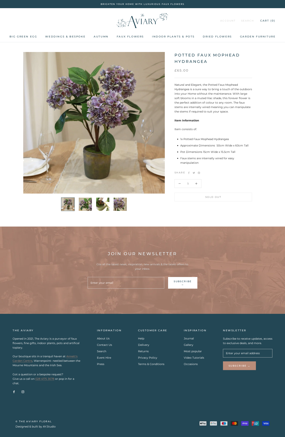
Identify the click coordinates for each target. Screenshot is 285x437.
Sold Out (213, 197)
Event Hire (104, 357)
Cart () (267, 20)
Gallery (188, 345)
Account (228, 20)
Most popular (193, 351)
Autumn (101, 36)
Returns (143, 351)
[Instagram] (23, 391)
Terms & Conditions (151, 364)
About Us (103, 338)
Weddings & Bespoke (65, 36)
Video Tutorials (194, 357)
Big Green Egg (23, 36)
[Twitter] (194, 173)
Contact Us (104, 345)
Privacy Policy (147, 357)
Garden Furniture (258, 36)
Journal (189, 338)
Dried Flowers (217, 36)
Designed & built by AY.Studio (36, 426)
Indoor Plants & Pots (173, 36)
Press (100, 364)
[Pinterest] (199, 173)
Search (247, 20)
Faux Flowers (130, 36)
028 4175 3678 (44, 379)
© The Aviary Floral (34, 421)
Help (141, 338)
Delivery (143, 345)
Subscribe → (183, 283)
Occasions (191, 364)
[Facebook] (189, 173)
